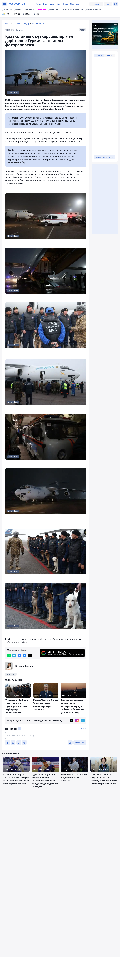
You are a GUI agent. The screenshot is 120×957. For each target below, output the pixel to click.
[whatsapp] (9, 655)
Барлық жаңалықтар (21, 24)
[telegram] (14, 655)
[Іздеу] (115, 4)
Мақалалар (74, 4)
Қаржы (52, 4)
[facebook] (19, 655)
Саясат (38, 4)
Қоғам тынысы (38, 24)
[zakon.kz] (17, 4)
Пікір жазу (80, 742)
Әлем (45, 4)
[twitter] (30, 655)
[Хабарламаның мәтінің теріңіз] (45, 735)
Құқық (65, 4)
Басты (7, 24)
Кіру (84, 728)
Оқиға (58, 4)
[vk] (24, 655)
